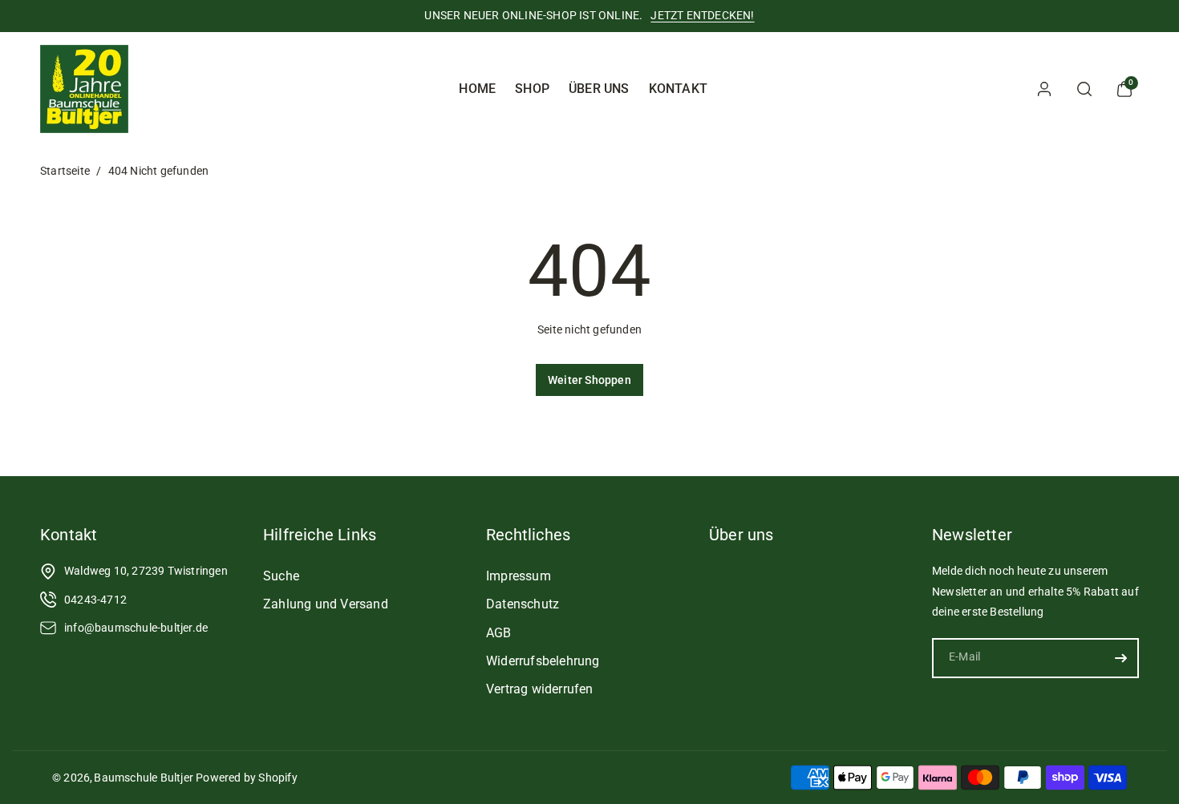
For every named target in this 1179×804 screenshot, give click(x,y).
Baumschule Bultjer (143, 777)
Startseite (65, 170)
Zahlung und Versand (325, 604)
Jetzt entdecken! (702, 15)
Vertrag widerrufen (540, 689)
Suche (281, 576)
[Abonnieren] (1120, 658)
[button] (1084, 89)
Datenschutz (522, 604)
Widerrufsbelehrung (543, 661)
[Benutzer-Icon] (1044, 89)
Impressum (518, 576)
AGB (499, 632)
